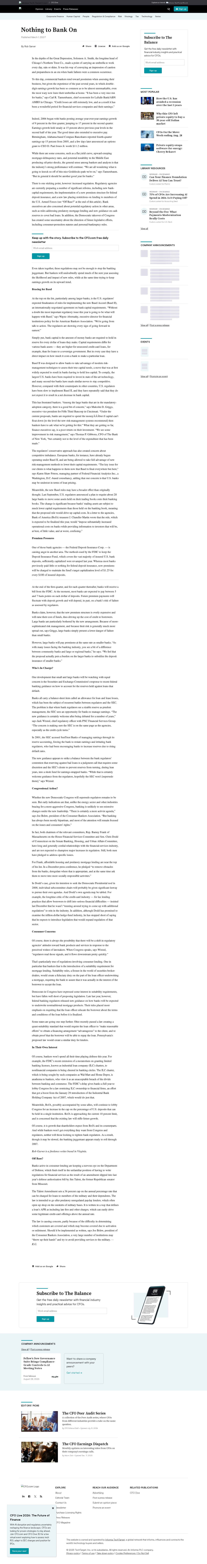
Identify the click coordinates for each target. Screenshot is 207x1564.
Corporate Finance (55, 16)
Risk (120, 16)
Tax (137, 16)
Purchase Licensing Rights (68, 1512)
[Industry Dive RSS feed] (41, 1496)
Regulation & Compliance (103, 16)
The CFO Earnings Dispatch (85, 1443)
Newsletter (60, 1507)
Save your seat (19, 1551)
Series (158, 16)
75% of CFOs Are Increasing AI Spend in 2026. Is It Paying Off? (168, 196)
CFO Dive (54, 2)
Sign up (182, 9)
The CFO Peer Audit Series (84, 1413)
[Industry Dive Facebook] (29, 1496)
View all (144, 228)
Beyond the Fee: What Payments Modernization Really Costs (165, 215)
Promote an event (159, 376)
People (86, 16)
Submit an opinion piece (105, 1502)
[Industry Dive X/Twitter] (35, 1496)
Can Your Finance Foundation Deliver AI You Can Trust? (168, 178)
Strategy (129, 16)
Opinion (39, 9)
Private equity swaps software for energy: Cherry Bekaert (169, 148)
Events (57, 9)
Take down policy (105, 1553)
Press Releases (70, 9)
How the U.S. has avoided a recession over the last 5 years (169, 102)
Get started (74, 1372)
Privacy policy (73, 1553)
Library (48, 9)
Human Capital (73, 16)
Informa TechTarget (115, 1539)
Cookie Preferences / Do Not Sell (132, 1553)
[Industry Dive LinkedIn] (23, 1496)
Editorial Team (62, 1497)
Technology (147, 16)
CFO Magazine (62, 1522)
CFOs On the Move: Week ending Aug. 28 (169, 133)
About (58, 1492)
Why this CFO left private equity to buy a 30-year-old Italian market (170, 118)
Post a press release (159, 325)
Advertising (98, 1492)
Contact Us (60, 1502)
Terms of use (88, 1553)
